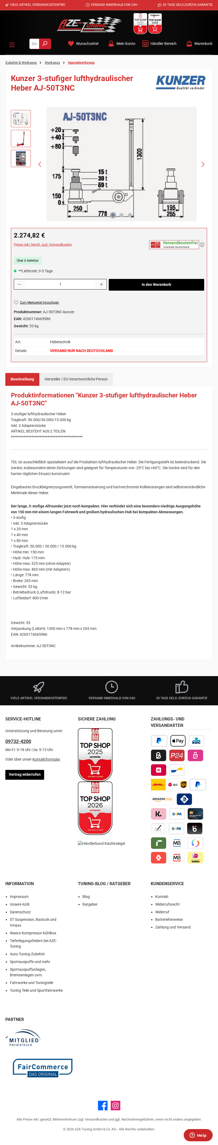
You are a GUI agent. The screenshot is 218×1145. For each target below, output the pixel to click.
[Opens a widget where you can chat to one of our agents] (198, 1135)
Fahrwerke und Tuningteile (31, 983)
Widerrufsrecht (167, 904)
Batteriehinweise (169, 919)
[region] (109, 164)
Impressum (19, 896)
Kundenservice (167, 883)
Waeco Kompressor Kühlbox (33, 933)
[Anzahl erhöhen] (101, 284)
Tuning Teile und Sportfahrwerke (36, 990)
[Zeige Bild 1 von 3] (113, 215)
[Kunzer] (180, 85)
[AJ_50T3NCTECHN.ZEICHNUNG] (121, 164)
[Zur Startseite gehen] (89, 24)
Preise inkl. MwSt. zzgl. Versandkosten (43, 245)
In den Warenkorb (156, 284)
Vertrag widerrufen (25, 774)
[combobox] (34, 44)
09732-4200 (18, 741)
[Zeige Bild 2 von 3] (121, 215)
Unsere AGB (20, 904)
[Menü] (12, 44)
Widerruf (162, 912)
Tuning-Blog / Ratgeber (104, 883)
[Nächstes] (203, 164)
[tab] (22, 379)
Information (19, 883)
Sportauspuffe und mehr (30, 962)
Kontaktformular (46, 759)
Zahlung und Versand (173, 927)
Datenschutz (20, 912)
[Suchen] (45, 44)
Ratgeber (90, 904)
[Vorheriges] (40, 164)
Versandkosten (96, 1119)
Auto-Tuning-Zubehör (27, 954)
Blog (86, 896)
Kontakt (162, 896)
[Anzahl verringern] (19, 284)
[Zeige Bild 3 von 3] (130, 215)
